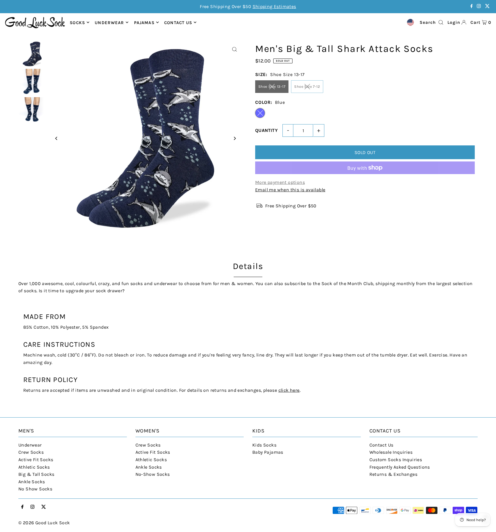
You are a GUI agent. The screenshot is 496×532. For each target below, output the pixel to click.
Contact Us (381, 445)
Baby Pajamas (267, 452)
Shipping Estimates (274, 6)
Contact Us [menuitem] (178, 22)
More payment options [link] (280, 182)
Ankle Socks (31, 481)
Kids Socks (264, 445)
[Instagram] (479, 6)
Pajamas (144, 22)
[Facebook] (471, 6)
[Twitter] (487, 6)
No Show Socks (35, 489)
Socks (77, 22)
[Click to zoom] (234, 49)
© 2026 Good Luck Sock (44, 522)
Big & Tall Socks (36, 474)
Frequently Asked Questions (399, 467)
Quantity (266, 130)
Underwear (109, 22)
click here (289, 390)
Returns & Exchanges (393, 474)
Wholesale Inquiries (391, 452)
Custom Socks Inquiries (395, 459)
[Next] (234, 138)
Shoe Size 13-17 (271, 86)
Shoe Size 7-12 (307, 86)
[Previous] (56, 138)
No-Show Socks (152, 474)
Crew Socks (31, 452)
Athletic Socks (34, 467)
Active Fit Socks (35, 459)
